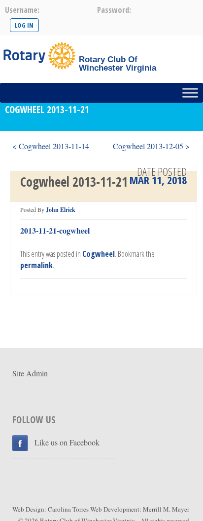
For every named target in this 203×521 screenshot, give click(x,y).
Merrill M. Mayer (166, 509)
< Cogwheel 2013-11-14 (50, 146)
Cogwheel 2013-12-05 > (151, 146)
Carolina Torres (68, 509)
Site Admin (30, 373)
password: (114, 9)
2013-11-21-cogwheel (55, 230)
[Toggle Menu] (190, 92)
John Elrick (60, 209)
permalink (36, 265)
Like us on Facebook (67, 442)
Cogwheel (98, 253)
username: (22, 9)
